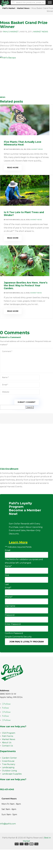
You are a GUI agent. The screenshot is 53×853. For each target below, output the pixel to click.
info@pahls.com (8, 824)
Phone (8, 597)
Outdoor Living (9, 770)
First (7, 575)
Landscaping (8, 767)
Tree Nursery (8, 764)
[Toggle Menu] (50, 2)
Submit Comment (26, 402)
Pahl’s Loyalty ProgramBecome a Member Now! (25, 508)
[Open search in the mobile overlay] (27, 2)
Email (7, 550)
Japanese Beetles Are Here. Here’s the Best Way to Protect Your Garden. (25, 285)
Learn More (18, 542)
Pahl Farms (7, 736)
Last (7, 584)
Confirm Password (14, 633)
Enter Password (13, 624)
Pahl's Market (10, 31)
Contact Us (7, 746)
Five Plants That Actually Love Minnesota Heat (22, 143)
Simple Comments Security (18, 636)
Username (10, 606)
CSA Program (8, 733)
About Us (6, 742)
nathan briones (13, 149)
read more (12, 167)
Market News (40, 31)
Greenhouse (8, 761)
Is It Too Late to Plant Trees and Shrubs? (24, 214)
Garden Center (9, 758)
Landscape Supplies (12, 774)
